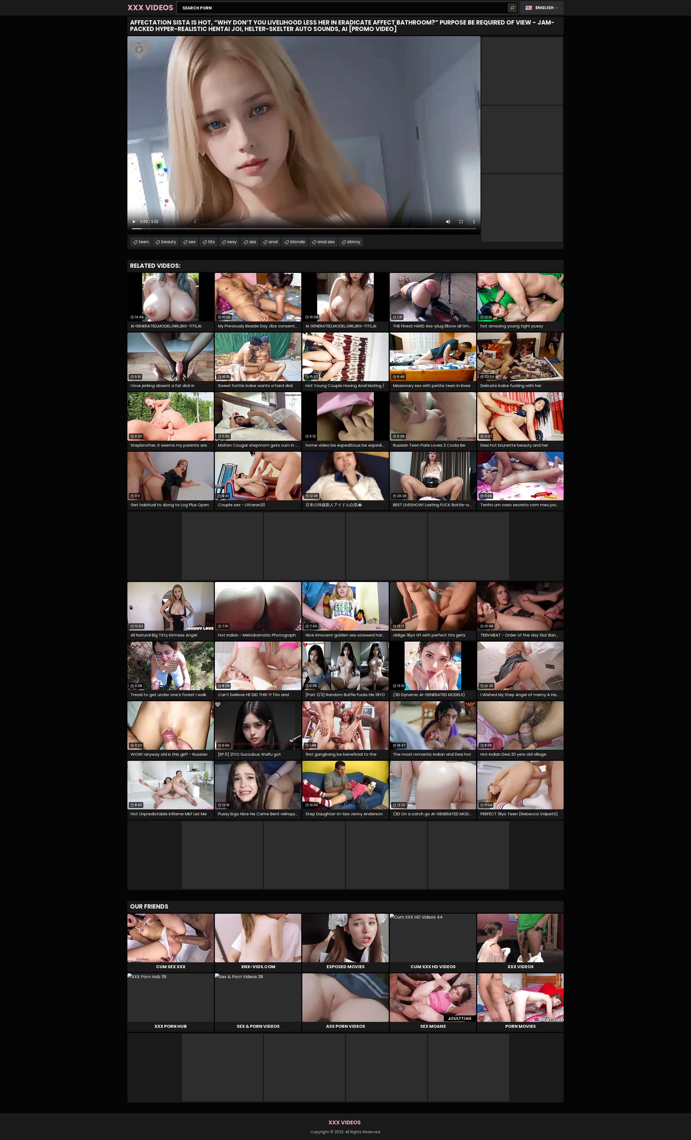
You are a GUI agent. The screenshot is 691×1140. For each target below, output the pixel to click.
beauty (168, 242)
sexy (232, 242)
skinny (353, 242)
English (545, 8)
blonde (297, 242)
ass (252, 242)
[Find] (512, 7)
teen (144, 242)
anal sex (326, 242)
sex (192, 242)
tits (211, 242)
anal (273, 242)
